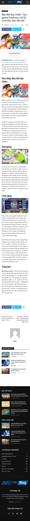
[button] (27, 2)
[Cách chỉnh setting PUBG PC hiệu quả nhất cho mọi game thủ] (6, 396)
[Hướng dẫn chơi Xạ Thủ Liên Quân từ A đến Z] (6, 371)
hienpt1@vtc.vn (17, 502)
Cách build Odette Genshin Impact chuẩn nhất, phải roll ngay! (18, 362)
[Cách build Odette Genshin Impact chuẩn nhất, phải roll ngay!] (6, 362)
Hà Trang (13, 356)
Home (3, 7)
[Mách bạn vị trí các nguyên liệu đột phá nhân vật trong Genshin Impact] (6, 412)
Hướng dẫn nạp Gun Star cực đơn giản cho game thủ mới (8, 318)
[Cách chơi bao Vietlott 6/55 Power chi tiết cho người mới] (6, 404)
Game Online (9, 7)
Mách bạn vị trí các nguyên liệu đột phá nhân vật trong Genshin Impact (19, 411)
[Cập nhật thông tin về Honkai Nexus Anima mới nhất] (6, 354)
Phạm (6, 25)
